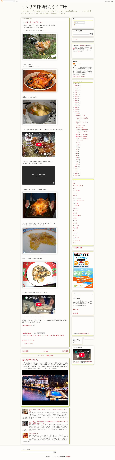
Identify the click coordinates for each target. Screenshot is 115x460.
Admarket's (81, 333)
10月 (77, 145)
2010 (76, 171)
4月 (77, 157)
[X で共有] (41, 333)
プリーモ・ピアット (78, 185)
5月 (77, 155)
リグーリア (76, 238)
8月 (77, 149)
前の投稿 (65, 351)
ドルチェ (75, 203)
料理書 (75, 218)
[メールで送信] (38, 333)
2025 (76, 85)
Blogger (68, 456)
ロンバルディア (46, 335)
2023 (76, 90)
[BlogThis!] (39, 333)
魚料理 (53, 335)
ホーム (45, 351)
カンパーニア (30, 335)
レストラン (76, 225)
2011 (76, 169)
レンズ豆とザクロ (80, 115)
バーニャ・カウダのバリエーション (82, 139)
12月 (77, 113)
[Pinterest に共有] (44, 333)
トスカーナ (76, 205)
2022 (76, 92)
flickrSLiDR (86, 333)
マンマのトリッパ (80, 125)
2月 (77, 162)
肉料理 (62, 335)
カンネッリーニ (80, 127)
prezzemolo (78, 63)
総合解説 (75, 313)
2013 (76, 111)
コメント (77, 25)
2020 (76, 96)
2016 (76, 105)
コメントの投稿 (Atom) (47, 355)
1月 (77, 164)
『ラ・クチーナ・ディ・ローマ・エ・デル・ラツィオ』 (82, 119)
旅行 (74, 243)
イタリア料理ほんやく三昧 (44, 6)
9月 (77, 147)
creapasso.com (27, 325)
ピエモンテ (38, 335)
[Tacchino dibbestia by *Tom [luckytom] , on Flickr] (39, 218)
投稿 (76, 22)
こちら (78, 51)
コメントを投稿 (28, 343)
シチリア (75, 193)
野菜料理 (75, 228)
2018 (76, 100)
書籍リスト (76, 309)
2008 (76, 175)
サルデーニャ (76, 240)
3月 (77, 159)
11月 (77, 142)
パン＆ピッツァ (77, 198)
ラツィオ (75, 233)
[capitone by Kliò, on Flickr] (39, 287)
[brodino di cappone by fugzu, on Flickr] (39, 124)
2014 (76, 109)
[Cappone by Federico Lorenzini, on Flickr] (39, 59)
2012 (76, 166)
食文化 (57, 335)
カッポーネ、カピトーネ (82, 134)
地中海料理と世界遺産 (81, 136)
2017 (76, 103)
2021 (76, 94)
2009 (76, 173)
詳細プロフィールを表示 (79, 76)
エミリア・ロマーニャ (78, 200)
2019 (76, 98)
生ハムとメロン (33, 433)
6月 (77, 153)
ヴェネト (75, 210)
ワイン (75, 220)
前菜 (74, 230)
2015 (76, 107)
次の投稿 (25, 351)
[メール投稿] (35, 333)
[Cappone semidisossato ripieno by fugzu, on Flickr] (39, 91)
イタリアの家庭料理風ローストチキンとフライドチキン (82, 131)
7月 (77, 151)
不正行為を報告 (77, 248)
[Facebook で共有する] (42, 333)
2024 (76, 88)
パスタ (75, 188)
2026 (76, 83)
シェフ (75, 235)
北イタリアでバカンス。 (30, 360)
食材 (74, 183)
